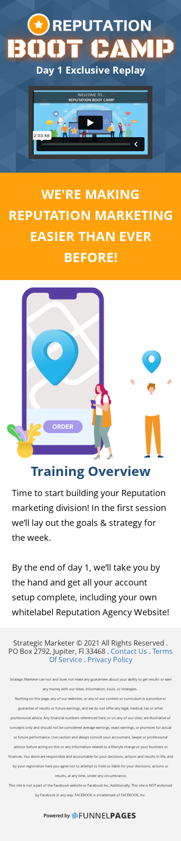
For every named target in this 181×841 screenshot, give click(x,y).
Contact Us (130, 651)
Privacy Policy (109, 659)
